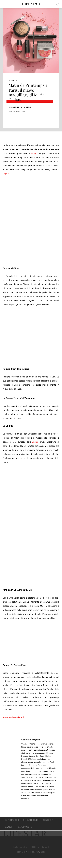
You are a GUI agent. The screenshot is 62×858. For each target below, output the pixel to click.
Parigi (33, 153)
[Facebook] (11, 119)
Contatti (45, 847)
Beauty (13, 80)
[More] (58, 119)
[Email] (45, 119)
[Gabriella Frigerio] (13, 769)
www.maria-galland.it (13, 717)
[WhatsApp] (31, 119)
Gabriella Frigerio (21, 107)
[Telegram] (51, 119)
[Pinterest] (25, 119)
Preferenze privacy (20, 847)
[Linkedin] (38, 119)
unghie (6, 173)
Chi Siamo (35, 847)
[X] (18, 119)
